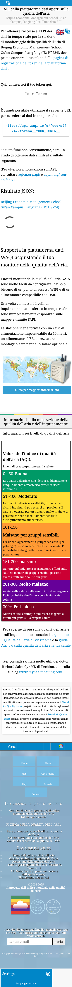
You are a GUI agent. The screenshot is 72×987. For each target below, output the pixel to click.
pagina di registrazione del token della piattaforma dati (34, 63)
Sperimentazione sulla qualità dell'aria (33, 837)
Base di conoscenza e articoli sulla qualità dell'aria (34, 832)
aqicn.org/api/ (29, 174)
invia (58, 941)
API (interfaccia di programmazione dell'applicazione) (34, 872)
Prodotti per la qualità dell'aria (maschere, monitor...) (34, 866)
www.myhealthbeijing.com (40, 672)
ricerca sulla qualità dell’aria (33, 824)
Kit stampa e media (33, 817)
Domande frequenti (33, 848)
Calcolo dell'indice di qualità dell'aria (33, 858)
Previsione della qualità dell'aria (33, 861)
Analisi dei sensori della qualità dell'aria (33, 841)
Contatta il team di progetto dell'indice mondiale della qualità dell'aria (34, 812)
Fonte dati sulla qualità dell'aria (33, 855)
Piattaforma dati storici (33, 877)
